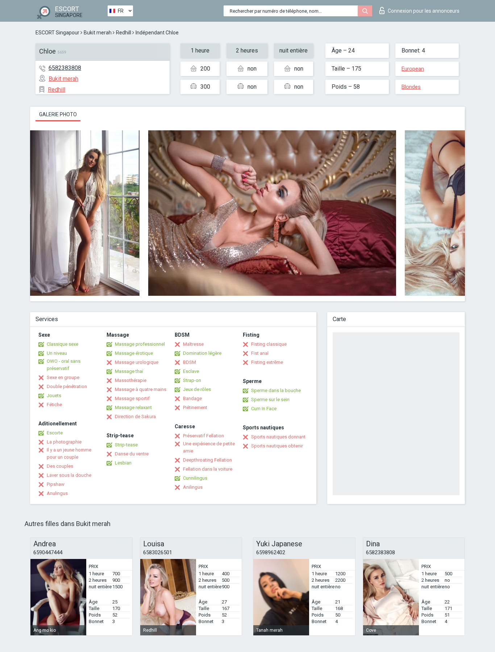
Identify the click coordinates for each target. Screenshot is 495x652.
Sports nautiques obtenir (277, 446)
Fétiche (54, 404)
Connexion (423, 11)
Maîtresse (193, 344)
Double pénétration (67, 386)
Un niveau (57, 353)
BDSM (189, 362)
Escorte (55, 433)
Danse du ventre (132, 454)
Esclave (191, 371)
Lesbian (123, 463)
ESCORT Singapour (57, 32)
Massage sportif (132, 398)
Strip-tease (126, 444)
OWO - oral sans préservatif (63, 364)
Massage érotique (134, 353)
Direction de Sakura (135, 416)
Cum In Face (263, 408)
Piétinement (195, 407)
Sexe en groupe (63, 377)
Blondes (411, 87)
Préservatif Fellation (203, 435)
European (413, 69)
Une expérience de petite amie (209, 447)
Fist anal (260, 353)
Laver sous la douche (69, 475)
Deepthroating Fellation (207, 460)
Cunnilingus (195, 478)
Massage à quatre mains (140, 389)
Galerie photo (58, 114)
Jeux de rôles (197, 389)
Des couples (60, 466)
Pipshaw (56, 484)
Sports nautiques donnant (278, 436)
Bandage (192, 398)
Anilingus (193, 487)
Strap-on (192, 380)
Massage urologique (136, 362)
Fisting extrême (267, 362)
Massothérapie (130, 380)
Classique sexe (62, 344)
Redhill (123, 32)
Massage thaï (129, 371)
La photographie (64, 442)
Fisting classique (269, 344)
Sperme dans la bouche (276, 390)
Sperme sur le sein (270, 399)
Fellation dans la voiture (207, 469)
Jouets (54, 395)
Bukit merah (98, 32)
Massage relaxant (133, 407)
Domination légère (202, 353)
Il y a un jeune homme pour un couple (69, 453)
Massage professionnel (140, 344)
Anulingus (57, 493)
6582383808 (65, 67)
